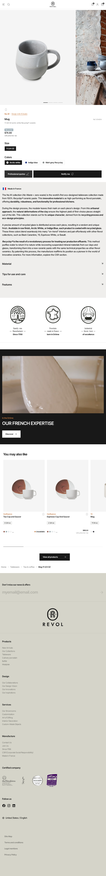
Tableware (14, 567)
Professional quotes (16, 174)
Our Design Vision (9, 686)
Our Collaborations (10, 682)
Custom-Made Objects (11, 724)
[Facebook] (4, 805)
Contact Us (7, 742)
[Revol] (53, 617)
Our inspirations (8, 692)
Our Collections (8, 651)
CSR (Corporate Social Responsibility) (17, 752)
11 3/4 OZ (10, 148)
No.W (7, 114)
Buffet (4, 661)
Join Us (5, 746)
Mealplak (6, 664)
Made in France (8, 756)
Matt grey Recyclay (54, 162)
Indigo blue (33, 162)
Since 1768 (6, 749)
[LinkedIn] (13, 805)
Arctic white (15, 162)
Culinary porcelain (9, 658)
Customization (8, 714)
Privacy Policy (10, 854)
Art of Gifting (7, 717)
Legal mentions (11, 848)
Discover (9, 434)
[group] (24, 501)
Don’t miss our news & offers (16, 584)
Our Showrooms (9, 711)
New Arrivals (7, 648)
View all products (50, 557)
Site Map (8, 836)
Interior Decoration (10, 721)
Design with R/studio (19, 113)
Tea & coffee (29, 567)
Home (3, 567)
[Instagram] (8, 805)
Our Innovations (8, 689)
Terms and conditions (13, 842)
